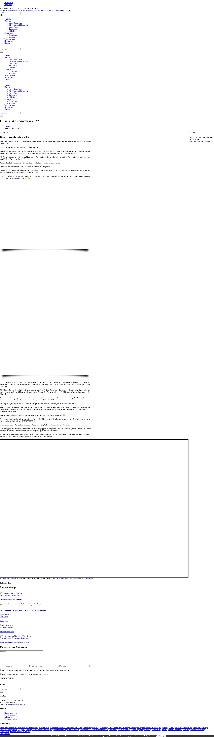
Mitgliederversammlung (58, 730)
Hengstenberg (163, 728)
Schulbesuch (103, 730)
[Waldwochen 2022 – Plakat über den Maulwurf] (18, 507)
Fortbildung (116, 728)
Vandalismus (177, 730)
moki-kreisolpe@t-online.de (28, 8)
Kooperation (197, 728)
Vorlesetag (186, 730)
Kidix (190, 728)
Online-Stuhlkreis (92, 730)
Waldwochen (77, 578)
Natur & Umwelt (73, 730)
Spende (133, 730)
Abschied (3, 728)
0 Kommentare (87, 578)
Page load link (5, 734)
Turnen (170, 730)
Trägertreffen (162, 730)
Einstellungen (161, 736)
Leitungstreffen (11, 730)
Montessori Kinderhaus (8, 578)
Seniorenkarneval (124, 730)
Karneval (184, 728)
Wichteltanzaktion (6, 627)
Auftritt (41, 728)
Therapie (155, 730)
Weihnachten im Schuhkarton (20, 732)
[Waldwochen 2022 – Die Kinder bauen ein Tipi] (45, 374)
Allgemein (8, 717)
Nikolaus (83, 730)
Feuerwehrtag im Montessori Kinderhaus (14, 638)
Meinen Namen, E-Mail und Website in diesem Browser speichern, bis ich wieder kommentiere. (36, 670)
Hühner (171, 728)
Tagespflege (140, 730)
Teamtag (148, 730)
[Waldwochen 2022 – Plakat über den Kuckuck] (18, 461)
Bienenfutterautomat (57, 728)
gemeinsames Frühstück (149, 728)
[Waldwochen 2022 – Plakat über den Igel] (18, 530)
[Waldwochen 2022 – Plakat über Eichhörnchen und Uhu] (18, 553)
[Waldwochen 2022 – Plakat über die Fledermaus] (18, 484)
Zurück (2, 132)
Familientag (104, 728)
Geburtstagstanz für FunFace (10, 595)
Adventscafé (11, 728)
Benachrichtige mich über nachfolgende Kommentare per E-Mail (25, 674)
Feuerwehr (4, 617)
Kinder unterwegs (62, 578)
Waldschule (194, 730)
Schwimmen (113, 730)
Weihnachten (4, 732)
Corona (67, 728)
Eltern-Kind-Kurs (76, 728)
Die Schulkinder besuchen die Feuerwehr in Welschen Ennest (21, 606)
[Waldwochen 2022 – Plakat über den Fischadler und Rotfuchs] (18, 576)
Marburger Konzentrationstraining (38, 730)
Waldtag (202, 730)
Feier (110, 728)
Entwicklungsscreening (91, 728)
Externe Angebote (10, 719)
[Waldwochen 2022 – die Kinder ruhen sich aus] (45, 248)
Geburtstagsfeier (135, 728)
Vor (7, 132)
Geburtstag (125, 728)
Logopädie (21, 730)
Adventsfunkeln (32, 728)
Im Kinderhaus (9, 715)
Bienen (46, 728)
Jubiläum (178, 728)
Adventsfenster (21, 728)
